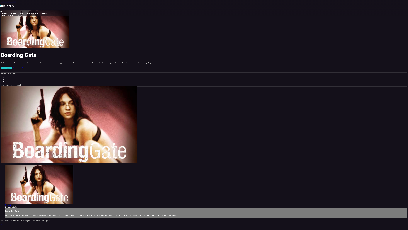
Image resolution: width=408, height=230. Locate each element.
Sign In (19, 15)
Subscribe (6, 68)
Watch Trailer (17, 68)
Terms (7, 221)
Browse (5, 13)
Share (24, 68)
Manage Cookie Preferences (34, 221)
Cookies (19, 221)
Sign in (44, 13)
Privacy (13, 221)
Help (21, 13)
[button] (1, 11)
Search (14, 13)
